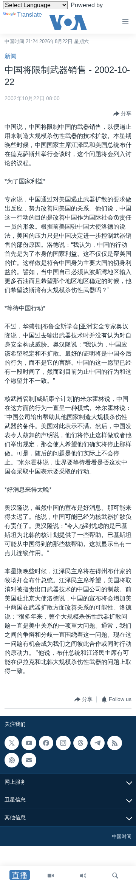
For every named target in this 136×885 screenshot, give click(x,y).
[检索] (115, 875)
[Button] (122, 113)
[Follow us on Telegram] (97, 743)
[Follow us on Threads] (80, 743)
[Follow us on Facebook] (46, 743)
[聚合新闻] (114, 743)
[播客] (12, 760)
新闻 (11, 56)
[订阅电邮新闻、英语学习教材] (29, 760)
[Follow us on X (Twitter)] (12, 743)
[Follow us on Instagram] (63, 743)
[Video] (50, 875)
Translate (29, 14)
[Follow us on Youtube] (29, 743)
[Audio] (83, 875)
